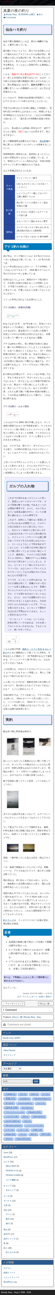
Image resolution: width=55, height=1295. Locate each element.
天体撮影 (10, 1094)
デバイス (7, 1201)
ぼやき (11, 1107)
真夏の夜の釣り (16, 10)
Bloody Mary (11, 14)
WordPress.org (10, 1282)
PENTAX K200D (13, 1175)
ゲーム (9, 1214)
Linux (6, 1152)
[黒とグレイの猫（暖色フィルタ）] (44, 745)
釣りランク (8, 920)
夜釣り (49, 997)
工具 (5, 1205)
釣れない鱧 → (46, 1003)
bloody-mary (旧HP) (11, 1038)
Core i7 (40, 1103)
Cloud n (35, 1112)
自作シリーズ (9, 1239)
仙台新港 (24, 1099)
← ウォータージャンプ (13, 1003)
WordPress (8, 1157)
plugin (10, 1134)
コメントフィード (11, 1277)
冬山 (27, 1121)
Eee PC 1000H (12, 1121)
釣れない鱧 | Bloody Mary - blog (26, 1017)
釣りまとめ (11, 1252)
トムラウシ (12, 1116)
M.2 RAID (27, 1108)
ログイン (7, 1268)
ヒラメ (9, 1130)
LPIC (23, 1134)
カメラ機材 (11, 1180)
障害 (25, 1116)
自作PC (7, 1234)
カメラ (6, 1162)
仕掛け (42, 997)
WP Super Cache (13, 1125)
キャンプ (7, 1186)
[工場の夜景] (12, 851)
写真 (10, 1098)
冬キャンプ (11, 1190)
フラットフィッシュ (15, 1112)
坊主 (23, 1094)
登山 (5, 1229)
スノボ (6, 1196)
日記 (5, 1210)
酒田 (34, 1134)
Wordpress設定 (42, 1099)
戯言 (8, 1219)
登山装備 (44, 141)
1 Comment (11, 17)
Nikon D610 (11, 1166)
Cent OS (23, 1139)
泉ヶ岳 (9, 1103)
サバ (46, 1094)
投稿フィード (9, 1273)
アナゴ (25, 997)
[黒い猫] (28, 755)
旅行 (8, 1223)
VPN (9, 1139)
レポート (33, 997)
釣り (41, 14)
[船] (12, 808)
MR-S (46, 1134)
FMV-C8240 (39, 1116)
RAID (34, 1094)
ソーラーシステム (34, 1125)
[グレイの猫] (12, 755)
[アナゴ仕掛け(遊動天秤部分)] (12, 643)
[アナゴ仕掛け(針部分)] (12, 317)
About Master (9, 1050)
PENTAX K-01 (12, 1171)
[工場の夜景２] (28, 851)
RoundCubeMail (25, 1103)
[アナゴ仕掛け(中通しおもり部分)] (12, 416)
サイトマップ (9, 1055)
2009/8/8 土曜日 (28, 14)
